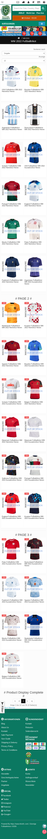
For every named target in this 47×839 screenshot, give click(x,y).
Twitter (6, 799)
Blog (3, 724)
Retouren (29, 727)
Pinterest (7, 807)
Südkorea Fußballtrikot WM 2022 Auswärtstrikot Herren (12, 479)
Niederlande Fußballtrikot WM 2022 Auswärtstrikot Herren (33, 640)
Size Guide (5, 739)
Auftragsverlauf (31, 777)
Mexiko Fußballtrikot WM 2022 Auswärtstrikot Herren (11, 639)
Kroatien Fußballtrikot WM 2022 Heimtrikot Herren (33, 326)
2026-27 (21, 13)
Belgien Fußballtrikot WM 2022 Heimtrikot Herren (33, 403)
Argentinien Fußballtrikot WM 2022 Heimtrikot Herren (12, 128)
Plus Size (40, 13)
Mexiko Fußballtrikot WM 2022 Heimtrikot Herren (11, 243)
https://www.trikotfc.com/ (20, 824)
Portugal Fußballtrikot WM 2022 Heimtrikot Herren (11, 205)
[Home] (19, 38)
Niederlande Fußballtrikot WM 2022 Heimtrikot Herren (12, 326)
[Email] (44, 832)
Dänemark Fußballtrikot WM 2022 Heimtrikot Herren (12, 441)
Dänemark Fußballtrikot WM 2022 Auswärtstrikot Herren (34, 441)
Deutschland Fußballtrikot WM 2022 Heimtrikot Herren (34, 128)
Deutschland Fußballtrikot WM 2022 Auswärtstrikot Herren (33, 564)
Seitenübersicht (31, 731)
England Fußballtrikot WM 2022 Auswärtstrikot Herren (11, 517)
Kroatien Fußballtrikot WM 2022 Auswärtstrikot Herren (34, 517)
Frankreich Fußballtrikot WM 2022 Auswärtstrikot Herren (12, 601)
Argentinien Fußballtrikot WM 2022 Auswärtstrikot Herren (33, 282)
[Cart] (44, 826)
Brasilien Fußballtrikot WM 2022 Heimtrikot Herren (34, 90)
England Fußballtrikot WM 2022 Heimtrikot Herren (33, 205)
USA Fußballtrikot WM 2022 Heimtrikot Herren (12, 90)
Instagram (7, 803)
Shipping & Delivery (9, 742)
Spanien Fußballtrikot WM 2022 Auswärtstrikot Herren (34, 601)
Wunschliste (30, 781)
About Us (5, 727)
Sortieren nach (39, 49)
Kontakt (4, 731)
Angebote (5, 785)
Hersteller (5, 774)
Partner (4, 781)
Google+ (7, 814)
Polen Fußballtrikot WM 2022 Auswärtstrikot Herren (11, 563)
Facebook (7, 795)
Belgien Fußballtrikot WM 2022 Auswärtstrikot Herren (11, 677)
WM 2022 (26, 38)
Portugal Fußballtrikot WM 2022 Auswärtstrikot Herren (34, 479)
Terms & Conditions (9, 750)
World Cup (30, 13)
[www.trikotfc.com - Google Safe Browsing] (32, 761)
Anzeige (42, 57)
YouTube (6, 810)
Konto (27, 774)
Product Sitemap (8, 708)
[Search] (43, 8)
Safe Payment (7, 735)
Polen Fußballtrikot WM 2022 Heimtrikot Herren (32, 243)
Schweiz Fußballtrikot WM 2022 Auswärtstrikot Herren (11, 403)
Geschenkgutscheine (10, 777)
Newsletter (29, 785)
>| (32, 701)
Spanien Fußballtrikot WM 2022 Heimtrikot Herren (11, 365)
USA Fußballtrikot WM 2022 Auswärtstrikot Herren (34, 167)
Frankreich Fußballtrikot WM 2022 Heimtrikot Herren (12, 281)
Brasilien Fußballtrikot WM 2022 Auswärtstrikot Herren (34, 365)
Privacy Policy (7, 746)
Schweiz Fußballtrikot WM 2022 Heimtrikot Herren (11, 167)
